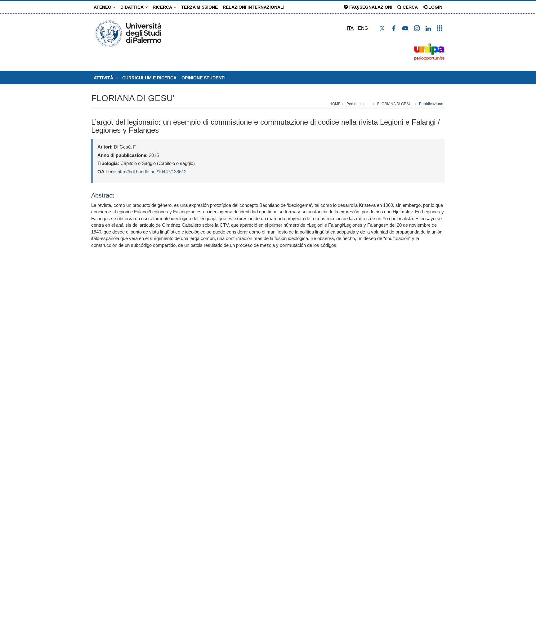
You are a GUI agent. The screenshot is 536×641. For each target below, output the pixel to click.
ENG (363, 28)
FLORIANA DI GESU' (132, 98)
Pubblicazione (431, 104)
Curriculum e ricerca (149, 77)
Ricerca (163, 7)
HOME (335, 104)
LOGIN (434, 7)
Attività (104, 77)
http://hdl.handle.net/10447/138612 (152, 171)
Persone (353, 104)
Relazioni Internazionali (253, 7)
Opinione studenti (203, 77)
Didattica (132, 7)
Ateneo (103, 7)
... (369, 104)
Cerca (409, 7)
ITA (350, 28)
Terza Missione (199, 7)
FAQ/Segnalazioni (370, 7)
